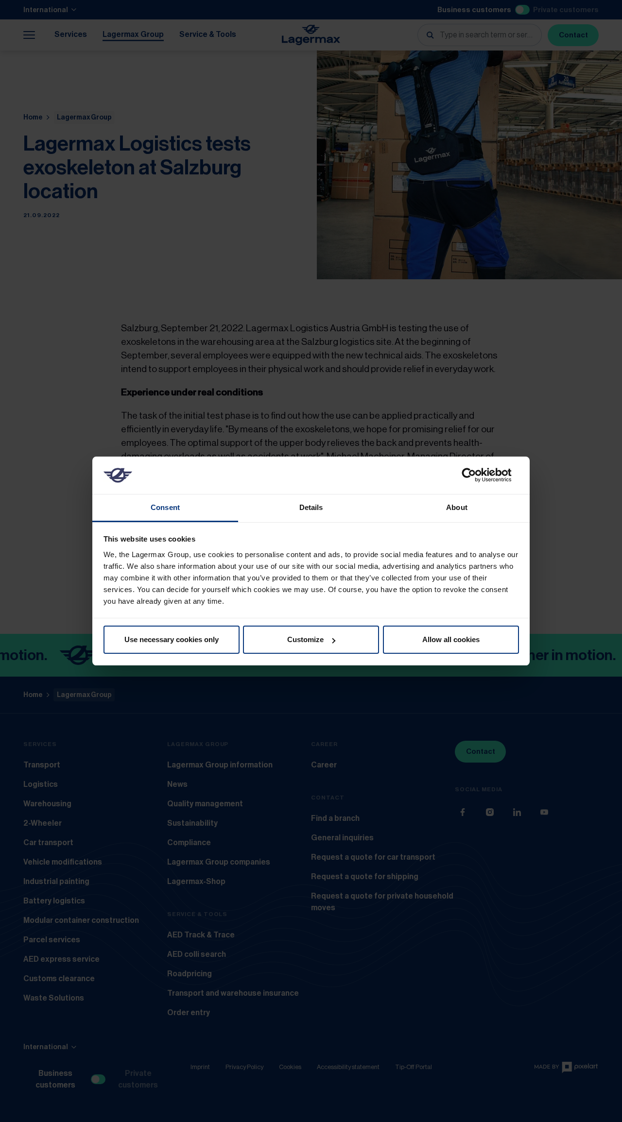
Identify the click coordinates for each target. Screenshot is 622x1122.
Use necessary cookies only (171, 639)
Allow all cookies (451, 639)
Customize (305, 639)
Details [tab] (311, 507)
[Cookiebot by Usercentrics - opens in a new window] (476, 475)
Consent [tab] (165, 507)
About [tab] (456, 507)
